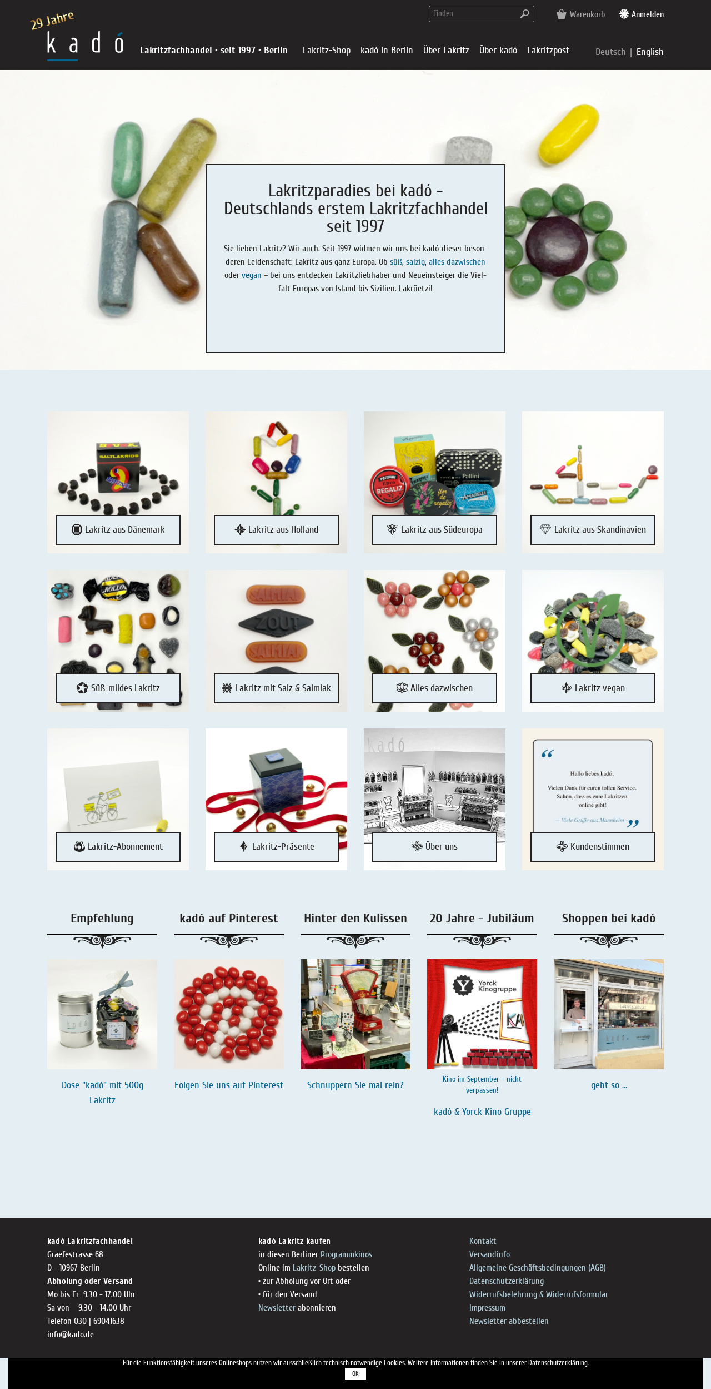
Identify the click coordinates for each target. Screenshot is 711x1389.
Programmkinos (346, 1254)
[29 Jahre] (85, 45)
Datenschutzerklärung (506, 1281)
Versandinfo (489, 1254)
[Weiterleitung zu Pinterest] (229, 1014)
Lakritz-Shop (314, 1268)
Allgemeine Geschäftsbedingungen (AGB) (537, 1268)
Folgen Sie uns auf (211, 1085)
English (650, 52)
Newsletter (277, 1308)
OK (355, 1373)
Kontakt (483, 1241)
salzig (415, 262)
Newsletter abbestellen (509, 1321)
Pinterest (265, 1085)
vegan (252, 275)
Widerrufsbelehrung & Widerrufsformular (538, 1294)
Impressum (487, 1308)
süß (396, 262)
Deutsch (612, 52)
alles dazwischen (457, 262)
